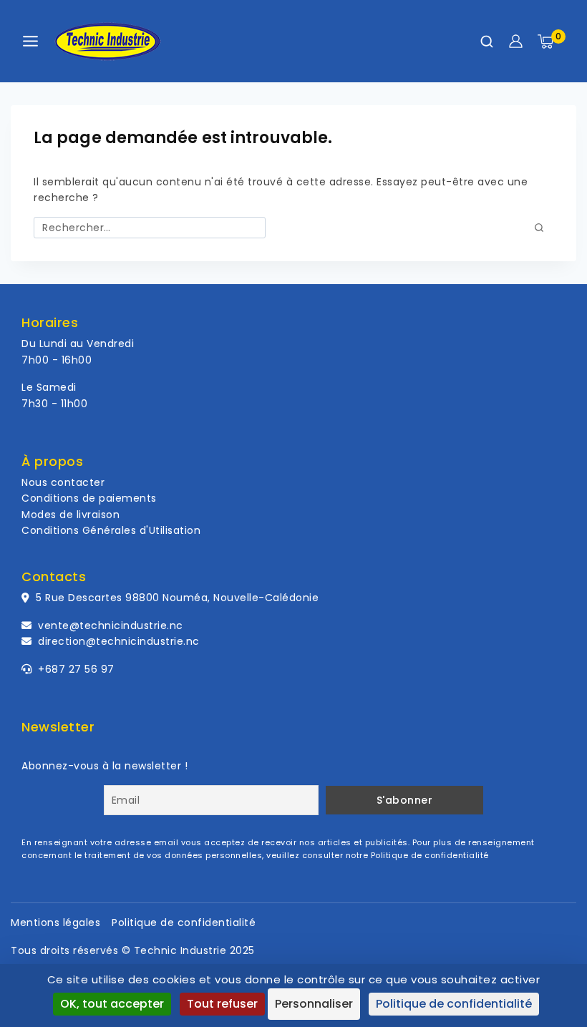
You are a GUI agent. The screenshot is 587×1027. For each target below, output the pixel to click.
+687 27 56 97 (75, 669)
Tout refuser (222, 1004)
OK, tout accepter (112, 1004)
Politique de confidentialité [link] (454, 1004)
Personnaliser (314, 1004)
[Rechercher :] (150, 227)
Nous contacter (63, 482)
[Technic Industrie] (107, 41)
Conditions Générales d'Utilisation (110, 530)
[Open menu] (30, 41)
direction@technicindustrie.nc (119, 641)
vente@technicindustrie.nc (110, 625)
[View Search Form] (487, 41)
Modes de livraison (70, 514)
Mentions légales (55, 922)
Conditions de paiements (89, 498)
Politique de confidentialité (430, 855)
